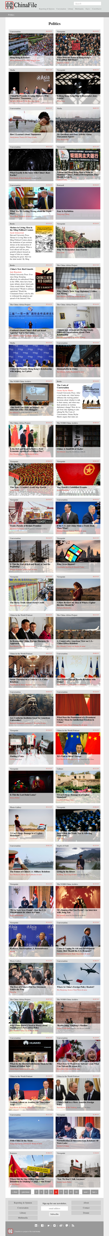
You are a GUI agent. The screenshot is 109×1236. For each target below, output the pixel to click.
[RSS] (73, 1225)
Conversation (61, 9)
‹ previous (25, 1191)
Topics (87, 9)
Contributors (96, 9)
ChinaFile (21, 5)
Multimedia (79, 9)
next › (86, 1191)
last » (94, 1191)
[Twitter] (48, 1225)
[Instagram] (54, 1225)
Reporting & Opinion (46, 9)
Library (70, 9)
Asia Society (36, 1231)
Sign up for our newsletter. (54, 1203)
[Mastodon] (66, 1225)
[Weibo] (60, 1225)
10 (76, 1191)
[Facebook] (42, 1225)
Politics (11, 14)
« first (14, 1191)
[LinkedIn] (36, 1225)
